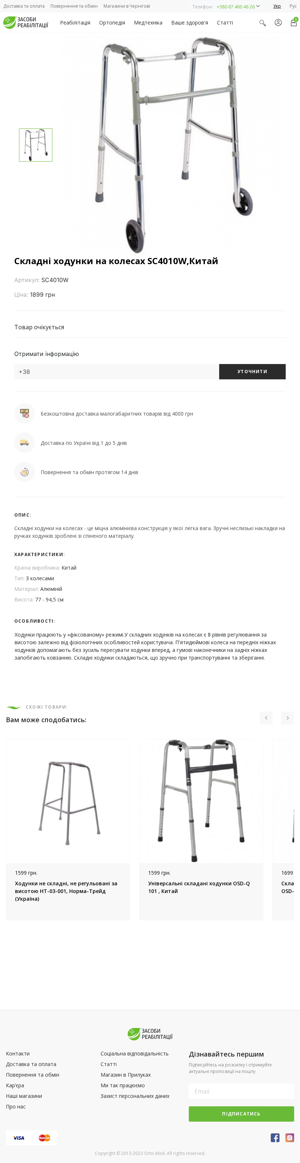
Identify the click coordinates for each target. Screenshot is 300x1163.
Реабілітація (75, 22)
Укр (277, 6)
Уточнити (252, 371)
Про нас (16, 1106)
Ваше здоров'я (189, 22)
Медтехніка (148, 22)
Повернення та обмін (74, 6)
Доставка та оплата (24, 6)
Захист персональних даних (135, 1095)
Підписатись (241, 1114)
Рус (293, 6)
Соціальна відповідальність (135, 1053)
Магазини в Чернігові (127, 6)
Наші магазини (24, 1095)
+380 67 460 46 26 (236, 7)
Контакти (18, 1053)
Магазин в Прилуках (126, 1074)
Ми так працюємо (123, 1085)
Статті (225, 22)
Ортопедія (112, 22)
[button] (226, 6)
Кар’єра (15, 1085)
